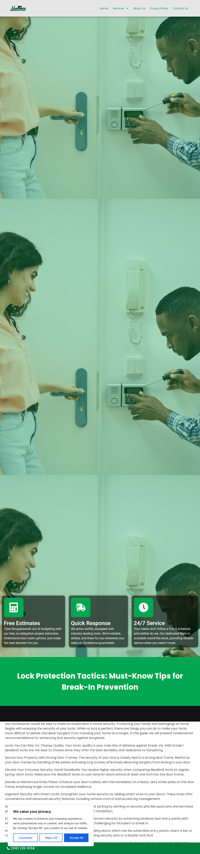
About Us (139, 8)
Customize (25, 837)
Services (118, 8)
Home (104, 8)
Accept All (76, 837)
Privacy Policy (159, 8)
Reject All (51, 837)
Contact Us (180, 8)
